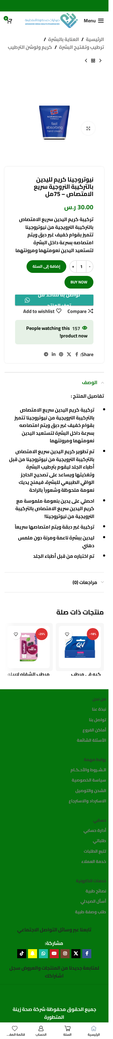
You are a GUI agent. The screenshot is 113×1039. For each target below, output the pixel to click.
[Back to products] (93, 60)
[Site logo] (51, 19)
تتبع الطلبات (95, 851)
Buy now (79, 282)
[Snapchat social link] (32, 953)
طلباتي (99, 841)
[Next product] (85, 60)
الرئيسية (95, 39)
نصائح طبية (96, 891)
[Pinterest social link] (61, 354)
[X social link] (69, 354)
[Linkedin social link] (53, 354)
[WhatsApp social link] (43, 953)
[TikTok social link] (21, 953)
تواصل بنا (97, 720)
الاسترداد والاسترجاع (87, 801)
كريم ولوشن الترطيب (30, 47)
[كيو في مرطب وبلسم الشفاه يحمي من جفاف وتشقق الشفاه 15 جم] (80, 647)
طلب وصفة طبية (90, 912)
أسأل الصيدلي (93, 901)
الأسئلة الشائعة (91, 740)
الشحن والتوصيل (90, 790)
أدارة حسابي (94, 830)
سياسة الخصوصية (89, 780)
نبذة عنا (99, 709)
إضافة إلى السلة (46, 266)
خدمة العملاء (93, 861)
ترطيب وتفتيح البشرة (81, 47)
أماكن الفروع (94, 730)
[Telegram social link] (46, 354)
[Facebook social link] (76, 354)
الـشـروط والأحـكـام (88, 770)
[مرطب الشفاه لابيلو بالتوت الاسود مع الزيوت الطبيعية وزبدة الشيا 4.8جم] (29, 647)
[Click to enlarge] (88, 128)
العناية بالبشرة (63, 39)
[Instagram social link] (65, 953)
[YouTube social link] (54, 953)
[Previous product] (100, 60)
